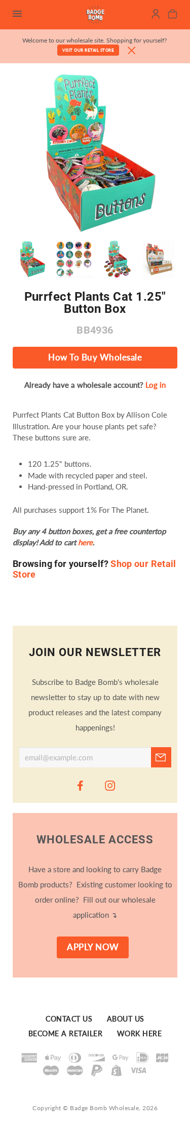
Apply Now (93, 947)
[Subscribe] (161, 757)
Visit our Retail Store (88, 50)
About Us (125, 1019)
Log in (155, 384)
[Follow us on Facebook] (80, 785)
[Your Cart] (172, 15)
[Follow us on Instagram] (110, 785)
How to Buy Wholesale (95, 357)
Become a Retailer (65, 1034)
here (85, 542)
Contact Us (69, 1019)
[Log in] (155, 15)
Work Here (139, 1034)
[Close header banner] (132, 51)
